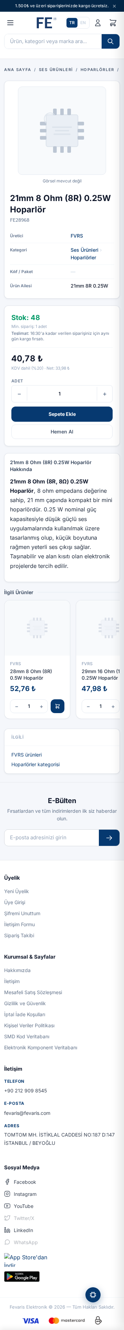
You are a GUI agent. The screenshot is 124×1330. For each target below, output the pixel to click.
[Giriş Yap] (98, 23)
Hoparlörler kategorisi (35, 764)
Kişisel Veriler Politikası (29, 1025)
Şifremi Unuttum (22, 913)
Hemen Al (62, 431)
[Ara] (111, 41)
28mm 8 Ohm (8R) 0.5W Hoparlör (31, 674)
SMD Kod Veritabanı (26, 1036)
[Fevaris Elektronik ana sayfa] (45, 23)
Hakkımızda (17, 970)
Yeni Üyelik (16, 891)
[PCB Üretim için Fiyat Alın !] (93, 1294)
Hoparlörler (83, 257)
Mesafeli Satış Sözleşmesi (33, 992)
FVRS (77, 236)
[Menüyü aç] (10, 23)
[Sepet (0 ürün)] (113, 23)
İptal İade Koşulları (24, 1014)
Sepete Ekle (62, 414)
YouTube (23, 1206)
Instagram (25, 1194)
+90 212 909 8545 (25, 1090)
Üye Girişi (14, 902)
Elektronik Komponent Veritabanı (40, 1047)
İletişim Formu (19, 924)
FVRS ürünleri (26, 755)
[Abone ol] (109, 838)
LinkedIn (23, 1230)
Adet (17, 380)
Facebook (25, 1182)
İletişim (12, 981)
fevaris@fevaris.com (27, 1113)
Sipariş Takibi (19, 935)
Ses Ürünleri (85, 250)
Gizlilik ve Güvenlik (25, 1003)
